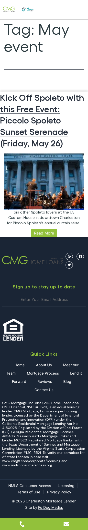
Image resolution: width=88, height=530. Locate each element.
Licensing (66, 485)
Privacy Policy (59, 492)
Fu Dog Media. (50, 507)
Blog (67, 381)
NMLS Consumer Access (29, 485)
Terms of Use (28, 492)
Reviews (44, 381)
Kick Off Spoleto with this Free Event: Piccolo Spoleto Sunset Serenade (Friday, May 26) (42, 120)
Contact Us (44, 389)
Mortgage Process (43, 373)
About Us (44, 365)
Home (19, 365)
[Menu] (76, 10)
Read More (44, 233)
